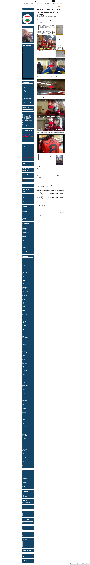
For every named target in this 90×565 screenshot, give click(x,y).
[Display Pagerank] (25, 9)
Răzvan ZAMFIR (24, 435)
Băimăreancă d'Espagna (25, 292)
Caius (23, 296)
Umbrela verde (24, 218)
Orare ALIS (50, 4)
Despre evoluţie (24, 329)
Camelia (23, 298)
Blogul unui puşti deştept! (25, 287)
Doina (23, 240)
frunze (46, 174)
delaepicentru (24, 328)
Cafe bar (32, 4)
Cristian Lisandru (24, 314)
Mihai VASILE (24, 401)
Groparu (23, 366)
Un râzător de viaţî (24, 458)
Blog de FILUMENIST (25, 197)
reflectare (41, 175)
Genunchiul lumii (24, 360)
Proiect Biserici (48, 3)
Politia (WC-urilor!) (24, 215)
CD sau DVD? (41, 4)
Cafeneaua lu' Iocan (24, 295)
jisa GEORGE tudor (24, 243)
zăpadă (62, 175)
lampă (52, 174)
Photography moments (25, 248)
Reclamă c (38, 4)
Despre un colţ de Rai (25, 210)
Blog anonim (24, 273)
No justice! (23, 411)
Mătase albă (24, 409)
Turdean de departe (24, 454)
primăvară (38, 175)
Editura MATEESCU (25, 337)
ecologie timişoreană (25, 211)
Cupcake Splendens (25, 236)
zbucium (60, 175)
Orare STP (53, 4)
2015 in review (24, 91)
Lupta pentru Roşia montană (26, 214)
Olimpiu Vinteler (24, 247)
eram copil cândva (24, 341)
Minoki (23, 405)
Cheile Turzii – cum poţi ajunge (26, 98)
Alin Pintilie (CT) (24, 228)
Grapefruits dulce (24, 364)
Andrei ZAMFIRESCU (25, 266)
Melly (23, 394)
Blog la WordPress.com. (40, 215)
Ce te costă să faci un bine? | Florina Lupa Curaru (43, 188)
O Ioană (23, 413)
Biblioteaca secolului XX (25, 472)
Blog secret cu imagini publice (26, 283)
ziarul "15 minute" (24, 487)
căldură (64, 173)
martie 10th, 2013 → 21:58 (40, 196)
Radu (23, 427)
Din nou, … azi (24, 88)
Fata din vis (23, 345)
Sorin (23, 442)
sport (47, 175)
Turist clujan (24, 456)
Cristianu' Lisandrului (25, 315)
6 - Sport (40, 177)
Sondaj (35, 3)
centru (58, 173)
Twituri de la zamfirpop (25, 556)
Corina (23, 311)
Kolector (23, 201)
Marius (23, 202)
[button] (49, 150)
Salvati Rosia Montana (25, 482)
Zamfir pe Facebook (26, 184)
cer (59, 173)
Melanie (23, 393)
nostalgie (63, 174)
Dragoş (23, 336)
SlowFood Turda (24, 216)
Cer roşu (23, 299)
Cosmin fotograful (24, 313)
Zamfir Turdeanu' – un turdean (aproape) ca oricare (48, 12)
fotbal (44, 174)
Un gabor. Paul (24, 457)
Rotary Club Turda (24, 251)
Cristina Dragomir (24, 321)
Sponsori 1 (38, 3)
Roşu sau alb (24, 94)
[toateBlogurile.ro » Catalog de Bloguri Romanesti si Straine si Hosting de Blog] (22, 529)
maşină (56, 174)
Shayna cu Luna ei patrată (25, 441)
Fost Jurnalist (24, 349)
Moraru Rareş (24, 244)
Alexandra (23, 225)
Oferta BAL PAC (46, 4)
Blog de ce (23, 277)
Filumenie (57, 3)
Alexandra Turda (24, 226)
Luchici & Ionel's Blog (25, 390)
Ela (22, 340)
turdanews (23, 486)
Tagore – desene (24, 446)
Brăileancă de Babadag (25, 291)
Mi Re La (23, 396)
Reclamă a (35, 4)
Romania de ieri (24, 430)
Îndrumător (32, 3)
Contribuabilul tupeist (25, 307)
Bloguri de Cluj (24, 495)
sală (45, 175)
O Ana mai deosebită (25, 412)
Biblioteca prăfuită (24, 272)
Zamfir (58, 175)
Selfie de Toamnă (24, 95)
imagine (50, 174)
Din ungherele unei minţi (25, 333)
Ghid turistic (60, 3)
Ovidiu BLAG (24, 479)
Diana (23, 332)
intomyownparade (24, 370)
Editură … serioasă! (24, 475)
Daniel (23, 326)
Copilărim (23, 310)
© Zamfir (30, 3)
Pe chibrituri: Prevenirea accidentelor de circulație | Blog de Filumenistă (46, 195)
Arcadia (23, 269)
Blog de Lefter (24, 279)
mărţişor (61, 174)
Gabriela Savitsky (24, 356)
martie (54, 174)
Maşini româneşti (24, 478)
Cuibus (23, 322)
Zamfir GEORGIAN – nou (25, 465)
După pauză (24, 99)
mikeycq (23, 404)
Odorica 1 (23, 415)
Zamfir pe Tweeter (26, 554)
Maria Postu (24, 392)
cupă (62, 173)
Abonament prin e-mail (27, 174)
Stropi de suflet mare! (25, 445)
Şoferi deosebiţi (29, 114)
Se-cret (23, 439)
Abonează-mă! (25, 179)
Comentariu (62, 212)
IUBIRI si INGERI (24, 381)
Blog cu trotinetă (24, 276)
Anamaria (23, 265)
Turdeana (54, 175)
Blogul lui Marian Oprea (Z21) (26, 232)
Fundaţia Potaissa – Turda (25, 212)
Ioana (23, 375)
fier (42, 174)
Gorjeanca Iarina (24, 363)
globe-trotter (24, 362)
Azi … (23, 92)
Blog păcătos (24, 281)
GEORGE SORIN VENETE (27, 116)
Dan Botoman (24, 325)
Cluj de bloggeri (24, 302)
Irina (23, 378)
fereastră (40, 174)
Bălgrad (23, 294)
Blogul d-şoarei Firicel (25, 284)
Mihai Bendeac (24, 398)
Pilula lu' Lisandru (24, 424)
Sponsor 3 (44, 3)
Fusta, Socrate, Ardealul (25, 352)
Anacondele (24, 264)
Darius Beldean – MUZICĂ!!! (26, 237)
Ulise (56, 175)
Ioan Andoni (24, 371)
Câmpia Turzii (55, 173)
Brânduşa (23, 233)
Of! (22, 84)
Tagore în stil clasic (24, 450)
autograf (47, 173)
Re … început (24, 87)
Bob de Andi (24, 288)
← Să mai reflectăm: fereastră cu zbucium (42, 180)
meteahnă (58, 174)
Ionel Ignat (23, 241)
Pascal (23, 420)
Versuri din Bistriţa (24, 460)
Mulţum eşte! (24, 408)
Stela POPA (23, 443)
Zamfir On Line (26, 3)
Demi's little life (24, 239)
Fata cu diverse (24, 344)
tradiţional (49, 175)
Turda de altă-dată (24, 252)
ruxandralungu (24, 434)
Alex (23, 258)
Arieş (45, 173)
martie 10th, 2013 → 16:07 (40, 189)
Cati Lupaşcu (24, 235)
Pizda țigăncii (24, 90)
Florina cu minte (24, 348)
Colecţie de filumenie (25, 198)
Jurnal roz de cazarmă (25, 385)
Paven (23, 423)
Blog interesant (24, 280)
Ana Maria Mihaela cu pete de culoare (27, 262)
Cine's (22, 3)
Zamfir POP (25, 114)
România (43, 175)
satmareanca (24, 438)
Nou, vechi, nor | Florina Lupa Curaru (42, 191)
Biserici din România (25, 474)
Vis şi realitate (24, 462)
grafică (48, 174)
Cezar (23, 300)
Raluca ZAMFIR (24, 428)
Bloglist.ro (23, 493)
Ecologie (51, 3)
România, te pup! (24, 431)
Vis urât (23, 461)
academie (40, 173)
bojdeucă (51, 173)
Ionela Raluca (24, 377)
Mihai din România (24, 400)
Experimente (24, 343)
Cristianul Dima (24, 317)
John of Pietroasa (24, 103)
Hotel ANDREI (24, 4)
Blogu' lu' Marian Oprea (25, 229)
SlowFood (54, 3)
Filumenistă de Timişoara (25, 200)
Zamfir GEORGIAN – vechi (25, 464)
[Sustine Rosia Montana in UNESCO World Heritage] (27, 23)
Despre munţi (24, 330)
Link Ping (23, 389)
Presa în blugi (24, 426)
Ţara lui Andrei (24, 219)
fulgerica (23, 351)
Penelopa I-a (24, 191)
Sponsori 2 (41, 3)
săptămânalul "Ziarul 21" (25, 483)
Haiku (23, 367)
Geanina (23, 359)
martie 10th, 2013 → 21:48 (40, 192)
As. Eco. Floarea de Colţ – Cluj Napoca (27, 208)
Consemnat (23, 306)
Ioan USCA (23, 374)
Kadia (23, 386)
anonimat (43, 173)
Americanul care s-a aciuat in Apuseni (27, 102)
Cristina (23, 318)
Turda (52, 175)
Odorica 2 (23, 416)
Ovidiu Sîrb (23, 419)
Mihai (23, 397)
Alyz (23, 261)
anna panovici (24, 268)
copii (60, 173)
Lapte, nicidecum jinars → (62, 180)
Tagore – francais (24, 449)
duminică (38, 174)
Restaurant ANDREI (28, 4)
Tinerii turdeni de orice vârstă (26, 485)
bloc (49, 173)
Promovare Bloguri (24, 496)
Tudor (23, 453)
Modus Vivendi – (24, 407)
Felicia (23, 347)
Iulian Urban (24, 382)
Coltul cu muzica (24, 303)
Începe (54, 1)
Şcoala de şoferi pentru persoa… (27, 119)
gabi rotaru (23, 355)
